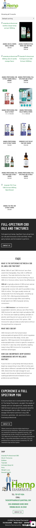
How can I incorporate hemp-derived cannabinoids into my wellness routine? (15, 356)
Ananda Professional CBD (10, 455)
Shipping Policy (28, 522)
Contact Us (18, 512)
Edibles (3, 460)
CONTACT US (6, 245)
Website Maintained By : (13, 525)
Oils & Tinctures (6, 458)
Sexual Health (6, 472)
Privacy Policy (18, 522)
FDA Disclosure (7, 522)
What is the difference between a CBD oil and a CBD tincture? (16, 264)
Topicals (4, 463)
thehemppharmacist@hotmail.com (18, 500)
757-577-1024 (19, 494)
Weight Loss (5, 470)
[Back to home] (9, 4)
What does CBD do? (8, 328)
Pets (3, 467)
